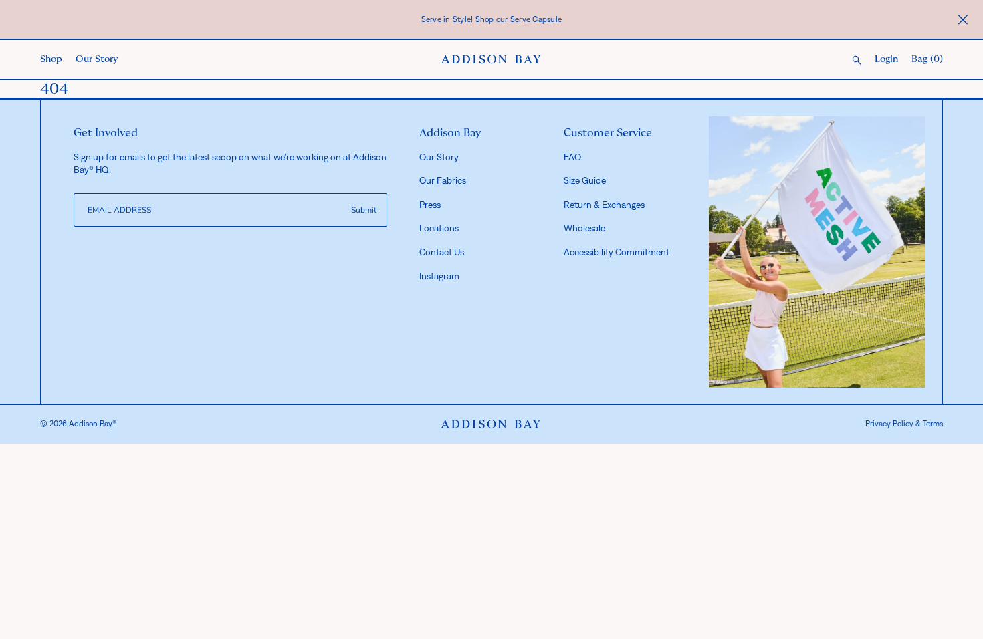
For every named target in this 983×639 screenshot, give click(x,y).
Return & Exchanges (604, 204)
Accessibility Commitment (616, 252)
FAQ (573, 157)
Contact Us (441, 252)
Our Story (97, 59)
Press (430, 204)
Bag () (927, 59)
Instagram (439, 276)
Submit (363, 210)
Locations (439, 228)
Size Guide (585, 180)
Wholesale (584, 228)
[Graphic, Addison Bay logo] (491, 424)
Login (886, 59)
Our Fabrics (442, 180)
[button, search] (856, 61)
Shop (51, 59)
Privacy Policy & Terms (904, 423)
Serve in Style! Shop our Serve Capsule (491, 19)
